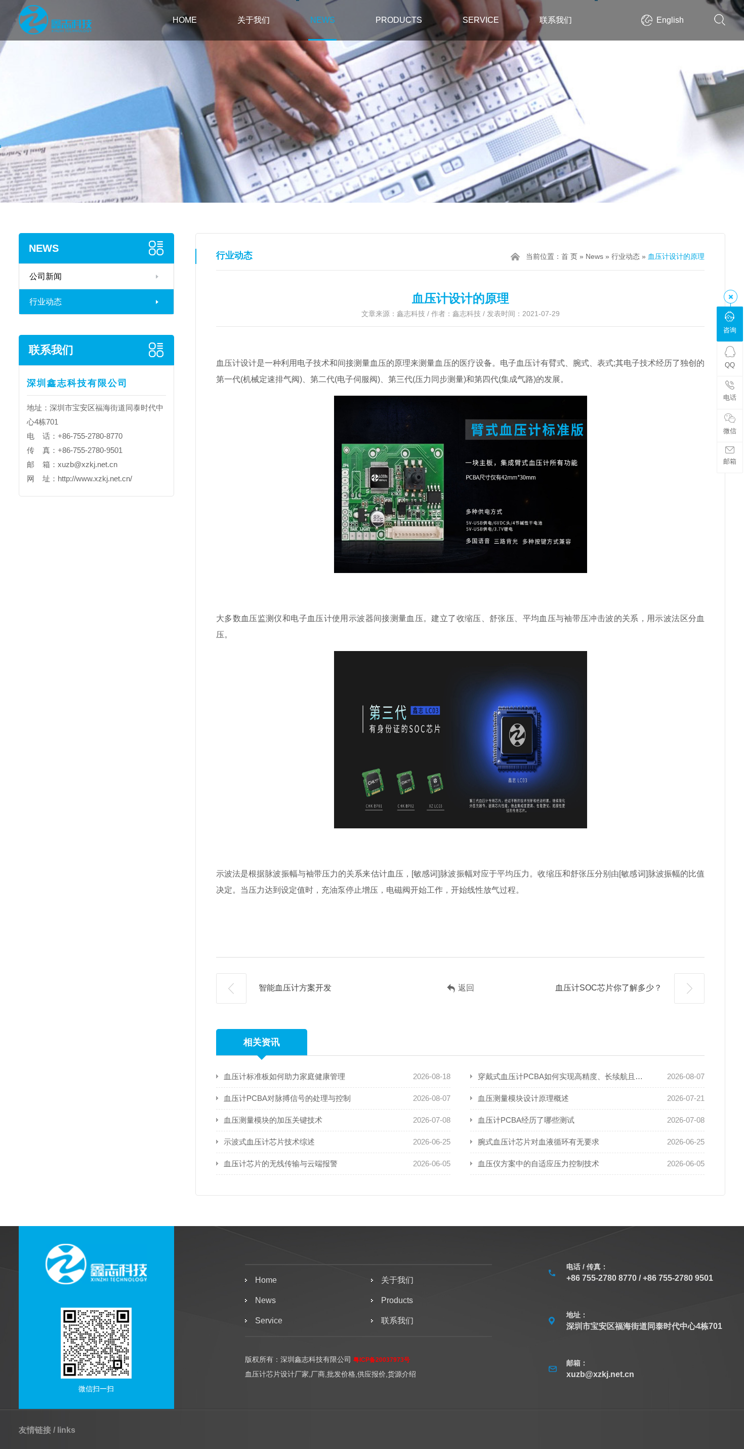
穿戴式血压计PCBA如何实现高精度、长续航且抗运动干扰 (561, 1076)
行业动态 (45, 301)
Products (399, 20)
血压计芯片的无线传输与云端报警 (281, 1163)
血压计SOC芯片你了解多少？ (609, 987)
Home (185, 20)
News (322, 20)
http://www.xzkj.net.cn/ (95, 478)
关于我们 (253, 20)
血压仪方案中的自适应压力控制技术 (538, 1163)
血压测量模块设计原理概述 (523, 1098)
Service (481, 20)
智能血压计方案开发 (294, 987)
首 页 (569, 256)
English (670, 20)
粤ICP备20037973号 (381, 1359)
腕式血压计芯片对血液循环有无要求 (538, 1141)
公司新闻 (45, 276)
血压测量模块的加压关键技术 (273, 1120)
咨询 (729, 330)
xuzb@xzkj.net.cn (87, 464)
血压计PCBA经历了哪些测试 (526, 1120)
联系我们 (556, 20)
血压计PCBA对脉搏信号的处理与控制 (287, 1098)
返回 (466, 987)
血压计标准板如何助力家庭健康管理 (284, 1076)
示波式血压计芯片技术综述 (269, 1141)
